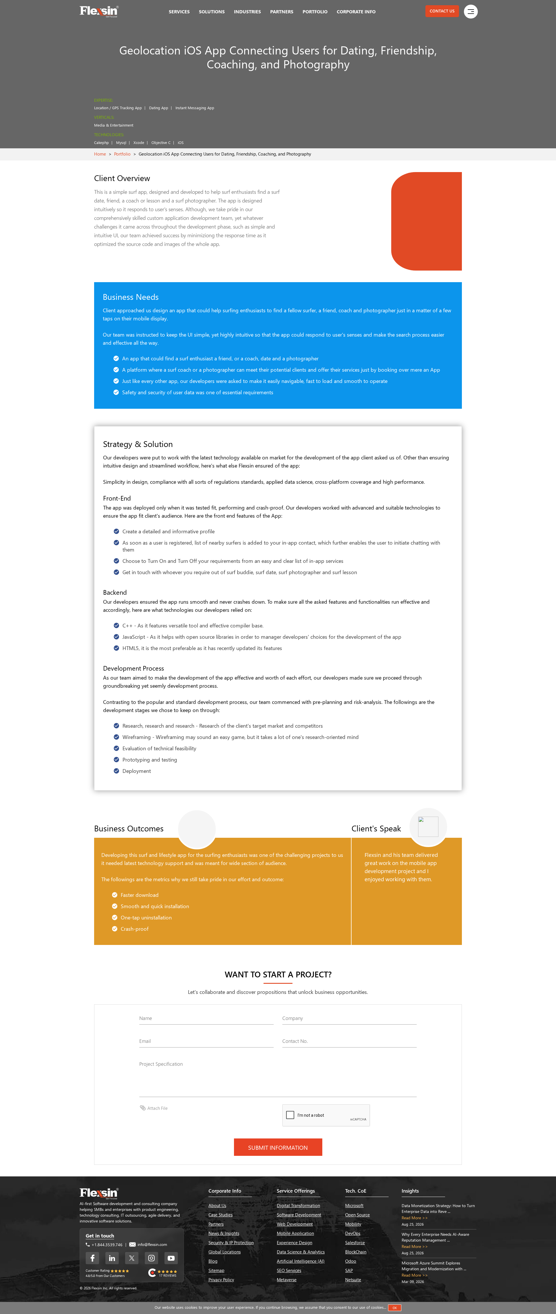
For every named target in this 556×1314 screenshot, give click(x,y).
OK (395, 1308)
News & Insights (224, 1233)
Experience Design (294, 1242)
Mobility (353, 1224)
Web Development (295, 1224)
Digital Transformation (298, 1205)
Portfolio (315, 11)
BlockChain (355, 1252)
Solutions (212, 11)
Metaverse (287, 1279)
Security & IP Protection (231, 1242)
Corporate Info (356, 11)
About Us (217, 1205)
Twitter (131, 1258)
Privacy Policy (221, 1279)
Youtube (171, 1258)
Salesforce (355, 1242)
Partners (281, 11)
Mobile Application (295, 1233)
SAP (349, 1270)
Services (179, 11)
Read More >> (415, 1217)
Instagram (151, 1258)
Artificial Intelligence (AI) (301, 1261)
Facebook (92, 1258)
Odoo (350, 1261)
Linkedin (112, 1258)
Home (100, 154)
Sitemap (216, 1270)
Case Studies (221, 1215)
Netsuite (353, 1279)
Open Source (357, 1215)
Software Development (299, 1215)
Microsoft (354, 1205)
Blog (213, 1261)
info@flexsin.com (151, 1244)
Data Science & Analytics (301, 1252)
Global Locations (225, 1252)
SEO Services (289, 1270)
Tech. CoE (355, 1190)
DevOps (352, 1233)
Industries (247, 11)
